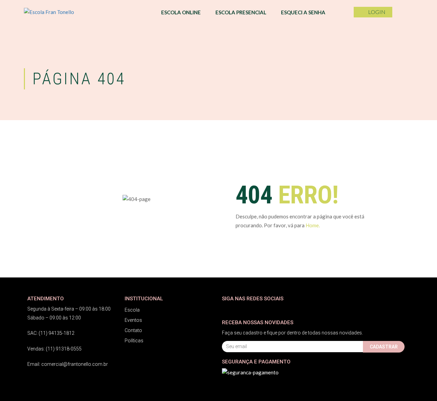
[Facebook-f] (226, 309)
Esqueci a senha (303, 12)
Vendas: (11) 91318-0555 (54, 349)
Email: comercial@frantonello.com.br (67, 364)
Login (376, 12)
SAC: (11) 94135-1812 (50, 333)
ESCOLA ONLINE (181, 12)
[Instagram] (240, 309)
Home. (313, 225)
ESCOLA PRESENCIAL (240, 12)
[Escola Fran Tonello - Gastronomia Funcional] (58, 12)
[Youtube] (253, 309)
